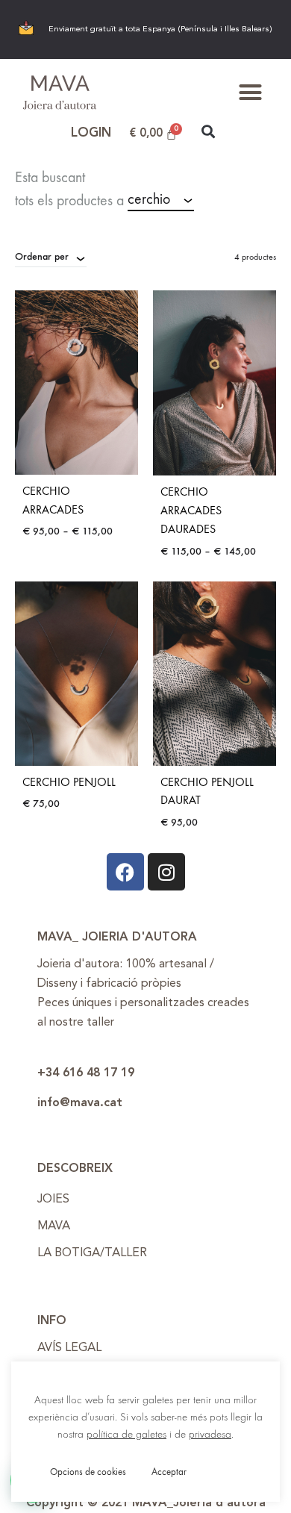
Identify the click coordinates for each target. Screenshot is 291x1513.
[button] (250, 92)
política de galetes (126, 1434)
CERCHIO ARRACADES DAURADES (191, 510)
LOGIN (91, 133)
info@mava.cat (79, 1103)
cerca (230, 200)
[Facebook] (125, 871)
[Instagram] (166, 871)
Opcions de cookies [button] (88, 1471)
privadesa (210, 1434)
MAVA (53, 1226)
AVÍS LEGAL (69, 1348)
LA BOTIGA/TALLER (92, 1253)
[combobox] (161, 200)
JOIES (53, 1199)
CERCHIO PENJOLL (69, 782)
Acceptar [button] (169, 1471)
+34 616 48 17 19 (85, 1073)
